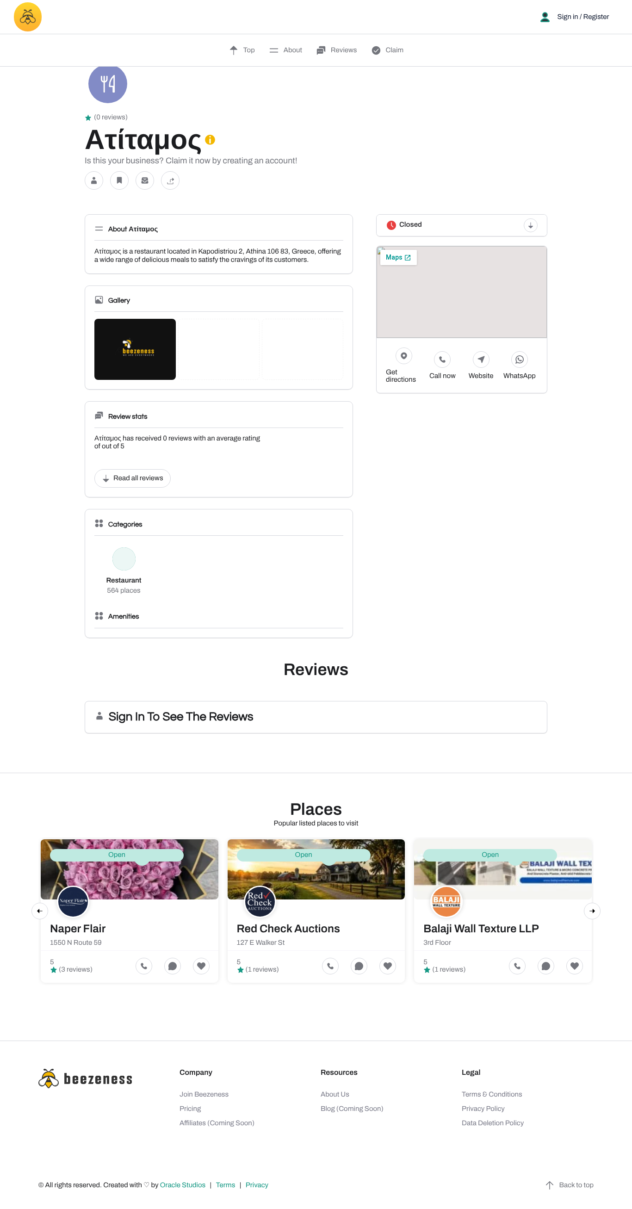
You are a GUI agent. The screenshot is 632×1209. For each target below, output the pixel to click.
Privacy (258, 1185)
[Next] (592, 911)
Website (481, 376)
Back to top (576, 1185)
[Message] (145, 180)
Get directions (401, 376)
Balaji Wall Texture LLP (481, 929)
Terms (225, 1185)
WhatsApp (519, 376)
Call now (442, 376)
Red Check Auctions (288, 929)
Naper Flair (77, 929)
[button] (94, 180)
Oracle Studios (183, 1185)
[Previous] (39, 911)
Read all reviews (138, 478)
